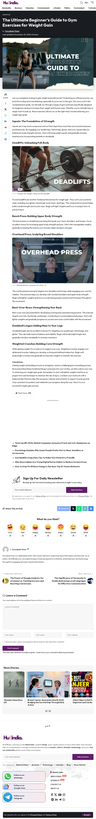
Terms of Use (51, 815)
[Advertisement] (53, 419)
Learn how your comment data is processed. (55, 652)
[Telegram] (60, 799)
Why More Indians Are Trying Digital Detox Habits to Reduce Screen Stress (51, 462)
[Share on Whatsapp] (5, 115)
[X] (56, 794)
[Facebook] (52, 794)
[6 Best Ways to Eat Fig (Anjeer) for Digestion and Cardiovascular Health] (48, 684)
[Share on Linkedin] (5, 121)
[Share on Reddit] (5, 127)
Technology (47, 765)
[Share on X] (5, 109)
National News (22, 765)
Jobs (84, 695)
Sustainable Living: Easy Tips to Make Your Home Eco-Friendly (45, 457)
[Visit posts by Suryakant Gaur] (5, 549)
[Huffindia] (10, 2)
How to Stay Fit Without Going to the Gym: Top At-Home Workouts (47, 466)
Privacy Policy (36, 815)
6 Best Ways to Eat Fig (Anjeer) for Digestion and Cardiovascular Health (45, 701)
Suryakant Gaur (12, 31)
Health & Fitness (44, 695)
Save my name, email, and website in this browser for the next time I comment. (35, 642)
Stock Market (80, 765)
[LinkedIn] (56, 799)
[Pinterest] (52, 799)
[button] (87, 815)
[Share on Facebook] (5, 103)
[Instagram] (64, 794)
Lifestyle (6, 15)
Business (35, 765)
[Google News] (60, 794)
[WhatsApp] (64, 799)
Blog (68, 765)
